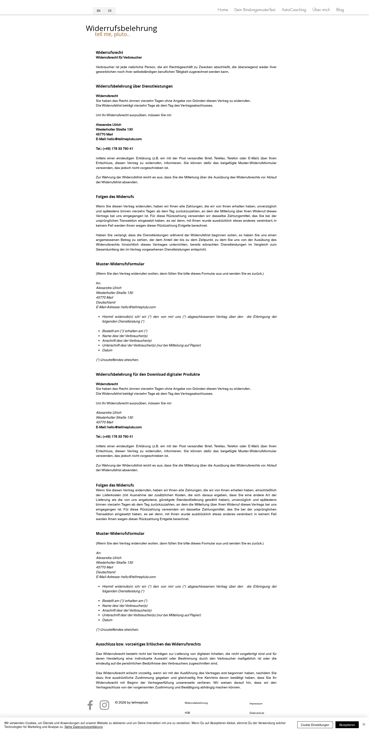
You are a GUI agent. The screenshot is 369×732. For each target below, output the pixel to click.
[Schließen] (363, 725)
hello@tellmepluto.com (124, 139)
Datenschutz (257, 712)
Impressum (256, 703)
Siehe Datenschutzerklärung (83, 727)
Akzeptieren (347, 725)
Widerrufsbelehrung (196, 702)
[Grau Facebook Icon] (90, 705)
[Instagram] (104, 705)
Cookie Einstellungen (315, 725)
